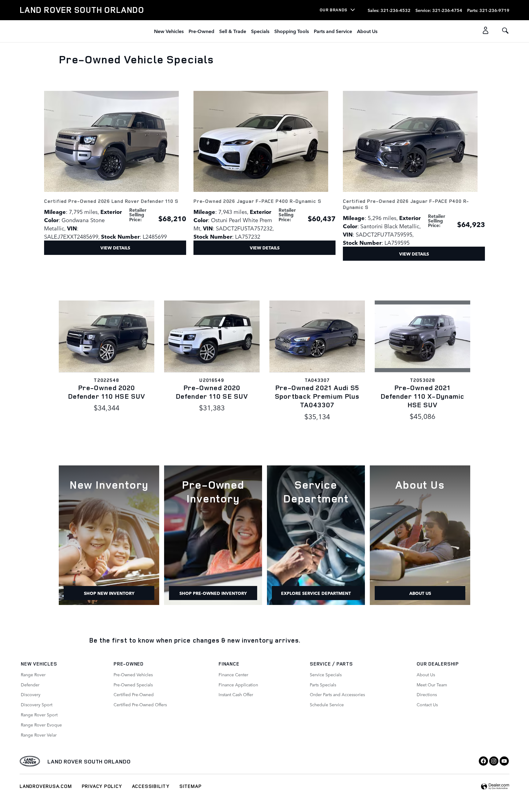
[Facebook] (483, 761)
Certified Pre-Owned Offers (140, 704)
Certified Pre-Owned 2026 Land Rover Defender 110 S (111, 201)
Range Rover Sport (39, 714)
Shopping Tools (291, 31)
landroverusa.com (46, 786)
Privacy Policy (102, 786)
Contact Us (427, 704)
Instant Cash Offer (236, 694)
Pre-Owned (201, 31)
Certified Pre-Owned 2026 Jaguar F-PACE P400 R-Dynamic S (406, 204)
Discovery (30, 694)
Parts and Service (333, 31)
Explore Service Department (316, 593)
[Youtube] (504, 761)
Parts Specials (323, 684)
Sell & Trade (232, 31)
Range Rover (33, 674)
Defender (30, 684)
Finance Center (233, 674)
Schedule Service (327, 704)
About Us (367, 31)
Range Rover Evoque (41, 725)
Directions (427, 694)
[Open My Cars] (483, 31)
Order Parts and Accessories (337, 694)
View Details (115, 247)
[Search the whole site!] (505, 30)
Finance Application (238, 684)
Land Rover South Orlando (89, 761)
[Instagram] (493, 761)
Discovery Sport (36, 704)
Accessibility (151, 786)
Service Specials (326, 674)
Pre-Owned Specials (133, 684)
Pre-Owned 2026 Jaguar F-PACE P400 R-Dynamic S (257, 201)
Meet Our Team (432, 684)
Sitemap (190, 786)
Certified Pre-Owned (134, 694)
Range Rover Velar (39, 735)
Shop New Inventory (109, 593)
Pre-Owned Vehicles (133, 674)
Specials (260, 31)
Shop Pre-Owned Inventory (213, 593)
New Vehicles (169, 31)
